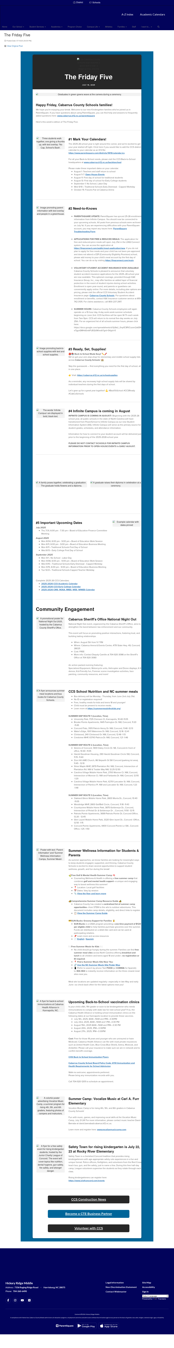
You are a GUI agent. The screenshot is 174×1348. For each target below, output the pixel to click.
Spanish (90, 939)
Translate (162, 1299)
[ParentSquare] (64, 1326)
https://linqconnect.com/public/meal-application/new (99, 248)
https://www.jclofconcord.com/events (87, 1180)
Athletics (108, 26)
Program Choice (75, 26)
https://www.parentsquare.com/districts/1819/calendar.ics (97, 153)
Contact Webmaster (116, 1291)
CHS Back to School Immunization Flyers (89, 1057)
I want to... (146, 26)
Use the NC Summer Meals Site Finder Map (98, 965)
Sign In (145, 1291)
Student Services (36, 26)
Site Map (146, 1282)
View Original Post (15, 46)
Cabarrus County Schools (102, 295)
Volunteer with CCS (88, 1228)
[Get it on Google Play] (86, 1326)
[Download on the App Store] (109, 1326)
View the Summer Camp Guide (92, 913)
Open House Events (95, 174)
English (80, 939)
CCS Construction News (88, 1199)
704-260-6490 (20, 1291)
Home (4, 26)
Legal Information (115, 1282)
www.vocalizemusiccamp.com (111, 1129)
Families (121, 26)
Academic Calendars (152, 14)
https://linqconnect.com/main (119, 260)
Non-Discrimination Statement (121, 1287)
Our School (18, 26)
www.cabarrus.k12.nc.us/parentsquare (76, 115)
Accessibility (148, 1287)
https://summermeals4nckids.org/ (104, 708)
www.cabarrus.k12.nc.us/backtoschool (102, 162)
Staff (134, 26)
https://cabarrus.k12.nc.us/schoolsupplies (97, 375)
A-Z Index (127, 14)
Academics (56, 26)
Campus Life (92, 26)
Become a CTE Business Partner (88, 1214)
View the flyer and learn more (91, 893)
